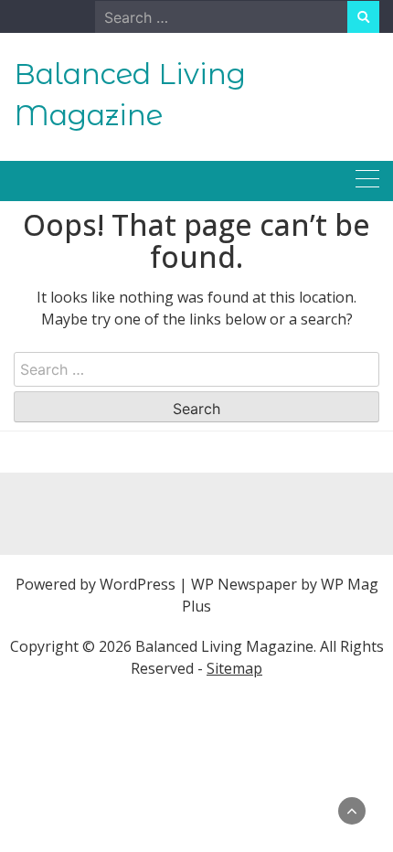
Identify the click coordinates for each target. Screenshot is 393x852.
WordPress (137, 584)
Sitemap (234, 668)
